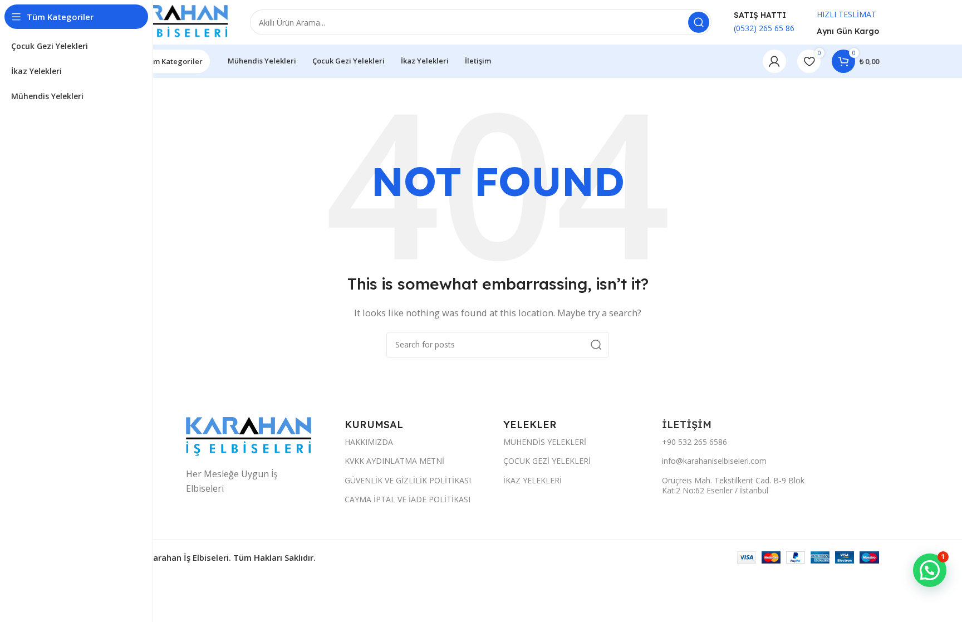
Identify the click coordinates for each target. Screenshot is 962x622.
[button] (929, 570)
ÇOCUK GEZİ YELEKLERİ (547, 461)
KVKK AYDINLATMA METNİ (394, 461)
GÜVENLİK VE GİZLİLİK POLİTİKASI (408, 480)
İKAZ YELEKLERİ (532, 480)
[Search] (698, 22)
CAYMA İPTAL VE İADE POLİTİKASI (407, 499)
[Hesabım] (774, 61)
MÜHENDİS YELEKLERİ (544, 442)
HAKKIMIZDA (369, 442)
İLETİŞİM (688, 424)
